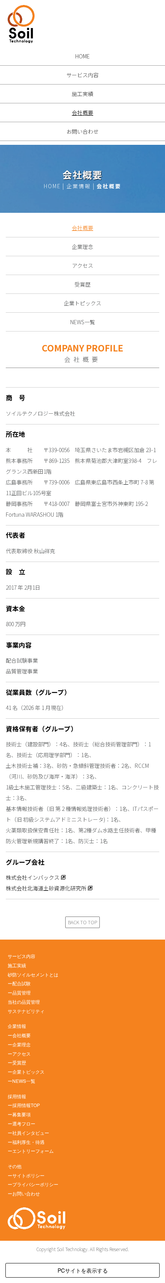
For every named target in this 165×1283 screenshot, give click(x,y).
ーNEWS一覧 (21, 1080)
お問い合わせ (82, 131)
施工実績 (82, 94)
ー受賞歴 (17, 1062)
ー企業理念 (19, 1044)
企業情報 (17, 1026)
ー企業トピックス (26, 1071)
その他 (14, 1166)
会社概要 (82, 112)
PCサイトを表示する (83, 1270)
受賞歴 (82, 284)
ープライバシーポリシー (33, 1184)
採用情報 (17, 1096)
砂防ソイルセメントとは (33, 974)
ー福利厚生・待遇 (26, 1142)
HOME (82, 56)
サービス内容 (82, 75)
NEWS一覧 (82, 322)
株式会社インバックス (32, 877)
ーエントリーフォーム (31, 1150)
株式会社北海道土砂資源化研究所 (46, 888)
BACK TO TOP (82, 922)
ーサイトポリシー (26, 1175)
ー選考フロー (21, 1123)
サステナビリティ (26, 1011)
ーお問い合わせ (24, 1193)
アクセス (82, 265)
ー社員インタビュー (28, 1132)
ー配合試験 (19, 983)
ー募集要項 (19, 1114)
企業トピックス (82, 303)
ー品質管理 (19, 992)
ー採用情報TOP (24, 1105)
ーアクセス (19, 1053)
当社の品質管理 (24, 1001)
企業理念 (82, 246)
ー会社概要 (19, 1035)
